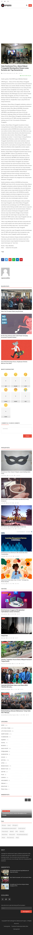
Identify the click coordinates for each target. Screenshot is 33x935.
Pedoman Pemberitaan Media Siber (20, 926)
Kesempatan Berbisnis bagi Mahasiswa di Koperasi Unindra (19, 871)
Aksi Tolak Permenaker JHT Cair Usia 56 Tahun (20, 877)
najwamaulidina (5, 278)
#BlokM (11, 831)
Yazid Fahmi (3, 475)
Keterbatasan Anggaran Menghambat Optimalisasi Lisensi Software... (13, 610)
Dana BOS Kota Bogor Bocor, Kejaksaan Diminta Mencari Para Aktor (14, 362)
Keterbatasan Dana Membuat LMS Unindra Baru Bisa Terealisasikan (14, 553)
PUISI (3, 618)
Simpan (27, 436)
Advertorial (4, 786)
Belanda (22, 831)
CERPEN (3, 777)
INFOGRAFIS (4, 780)
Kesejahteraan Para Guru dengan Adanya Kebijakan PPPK (19, 885)
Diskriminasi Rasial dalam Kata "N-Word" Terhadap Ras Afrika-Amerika (15, 580)
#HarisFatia (4, 834)
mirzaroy (3, 583)
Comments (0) (4, 423)
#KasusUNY (12, 834)
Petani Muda (5, 831)
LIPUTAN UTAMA (5, 73)
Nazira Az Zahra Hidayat (6, 663)
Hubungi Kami (16, 929)
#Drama (4, 825)
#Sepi (17, 837)
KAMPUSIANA (5, 592)
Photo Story (4, 789)
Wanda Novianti (4, 528)
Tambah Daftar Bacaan (26, 75)
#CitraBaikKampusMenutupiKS (9, 828)
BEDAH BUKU (5, 766)
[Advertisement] (16, 25)
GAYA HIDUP (4, 748)
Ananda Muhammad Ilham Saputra (8, 714)
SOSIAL (3, 742)
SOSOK (3, 757)
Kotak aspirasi (21, 828)
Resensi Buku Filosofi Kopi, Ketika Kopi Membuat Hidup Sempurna (15, 500)
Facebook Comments (14, 423)
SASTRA (3, 771)
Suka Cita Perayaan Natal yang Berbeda (12, 311)
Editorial (3, 783)
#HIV (17, 831)
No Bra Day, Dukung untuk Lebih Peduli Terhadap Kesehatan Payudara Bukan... (14, 336)
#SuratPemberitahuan (22, 834)
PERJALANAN (4, 751)
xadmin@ (3, 503)
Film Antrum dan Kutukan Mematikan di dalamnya (13, 526)
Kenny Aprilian (4, 614)
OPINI (2, 763)
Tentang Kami (7, 926)
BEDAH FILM (4, 768)
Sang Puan (4, 635)
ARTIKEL (3, 760)
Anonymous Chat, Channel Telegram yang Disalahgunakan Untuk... (15, 472)
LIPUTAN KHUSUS (6, 731)
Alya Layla (3, 638)
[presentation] (26, 800)
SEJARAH (3, 739)
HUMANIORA (4, 737)
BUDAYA (3, 745)
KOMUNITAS (4, 754)
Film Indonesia (10, 837)
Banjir (9, 825)
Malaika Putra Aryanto (6, 689)
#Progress (15, 825)
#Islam (3, 837)
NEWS (2, 725)
